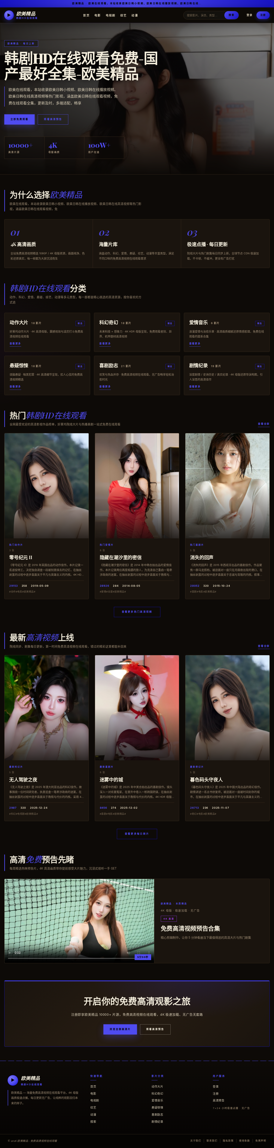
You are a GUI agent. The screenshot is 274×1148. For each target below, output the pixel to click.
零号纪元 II (20, 557)
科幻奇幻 (157, 1093)
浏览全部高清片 (120, 1029)
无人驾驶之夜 (23, 779)
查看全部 (264, 423)
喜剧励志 (157, 1114)
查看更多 (15, 343)
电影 (97, 15)
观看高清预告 (53, 119)
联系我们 (212, 1140)
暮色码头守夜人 (206, 779)
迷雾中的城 (111, 779)
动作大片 (157, 1086)
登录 (250, 15)
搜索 (231, 14)
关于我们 (195, 1140)
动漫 (134, 15)
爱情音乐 (157, 1100)
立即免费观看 (19, 119)
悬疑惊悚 (157, 1107)
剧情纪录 (157, 1121)
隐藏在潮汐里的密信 (121, 557)
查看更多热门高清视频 (137, 611)
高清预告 (218, 1100)
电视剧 (111, 15)
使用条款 (244, 1140)
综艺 (123, 15)
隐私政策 (228, 1140)
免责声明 (260, 1140)
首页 (86, 15)
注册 (263, 14)
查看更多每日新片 (137, 833)
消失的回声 (201, 557)
